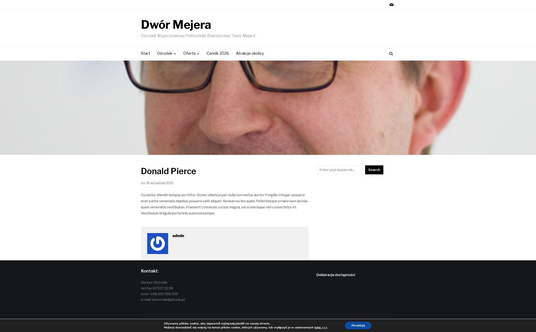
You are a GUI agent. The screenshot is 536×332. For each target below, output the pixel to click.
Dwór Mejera (176, 25)
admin (178, 235)
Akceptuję (358, 325)
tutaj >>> (320, 327)
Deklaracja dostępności (335, 275)
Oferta (189, 53)
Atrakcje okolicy (250, 53)
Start (145, 53)
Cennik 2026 (218, 53)
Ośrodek (164, 53)
